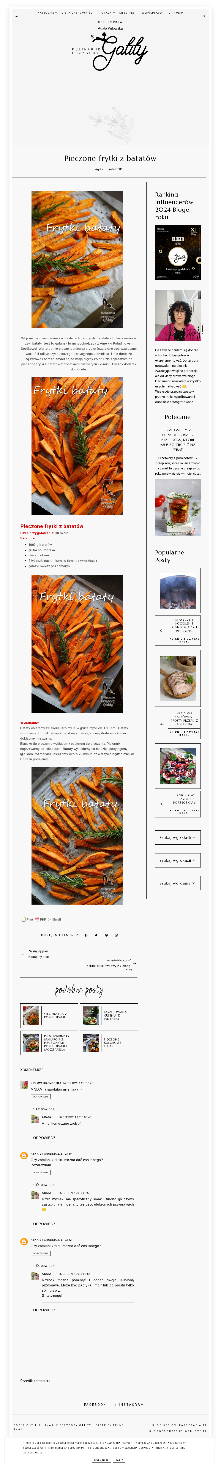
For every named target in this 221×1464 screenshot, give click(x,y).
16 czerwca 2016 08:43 (75, 1117)
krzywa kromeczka (46, 1083)
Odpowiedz (40, 1097)
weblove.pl (196, 1431)
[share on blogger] (107, 935)
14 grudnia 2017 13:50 (56, 1153)
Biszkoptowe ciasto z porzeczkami (184, 798)
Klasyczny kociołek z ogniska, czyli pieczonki (184, 625)
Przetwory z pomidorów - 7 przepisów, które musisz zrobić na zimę (178, 439)
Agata (47, 1117)
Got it (119, 1460)
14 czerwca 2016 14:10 (79, 1083)
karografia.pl (193, 1425)
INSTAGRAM (131, 1404)
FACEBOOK (95, 1404)
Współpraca (152, 12)
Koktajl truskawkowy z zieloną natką (109, 967)
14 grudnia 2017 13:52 (56, 1239)
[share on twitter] (96, 935)
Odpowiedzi (45, 1109)
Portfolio (175, 12)
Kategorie (46, 12)
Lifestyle (127, 12)
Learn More (101, 1460)
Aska (35, 1153)
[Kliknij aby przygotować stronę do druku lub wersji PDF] (41, 921)
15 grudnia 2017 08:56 (74, 1273)
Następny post (38, 957)
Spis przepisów (110, 22)
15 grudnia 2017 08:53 (74, 1193)
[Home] (16, 16)
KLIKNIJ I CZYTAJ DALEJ (185, 640)
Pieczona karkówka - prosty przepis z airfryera (184, 719)
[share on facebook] (86, 935)
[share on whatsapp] (116, 935)
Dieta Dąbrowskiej (78, 12)
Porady (106, 12)
